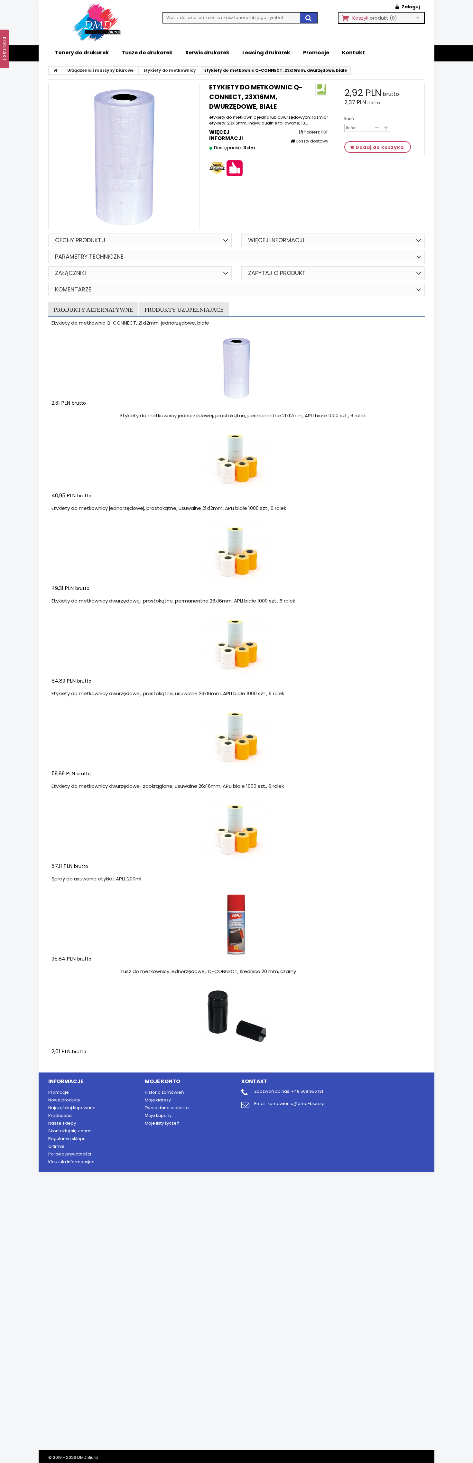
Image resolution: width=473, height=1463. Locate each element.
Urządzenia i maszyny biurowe (100, 70)
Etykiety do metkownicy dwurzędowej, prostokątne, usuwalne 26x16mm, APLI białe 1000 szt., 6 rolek (167, 693)
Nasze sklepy (62, 1123)
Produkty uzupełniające (184, 310)
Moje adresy (158, 1100)
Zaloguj (410, 7)
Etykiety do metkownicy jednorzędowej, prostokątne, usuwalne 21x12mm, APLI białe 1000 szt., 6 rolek (168, 508)
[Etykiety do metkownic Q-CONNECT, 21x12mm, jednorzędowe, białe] (236, 368)
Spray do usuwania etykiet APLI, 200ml (96, 878)
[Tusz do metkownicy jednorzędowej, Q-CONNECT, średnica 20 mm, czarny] (236, 1016)
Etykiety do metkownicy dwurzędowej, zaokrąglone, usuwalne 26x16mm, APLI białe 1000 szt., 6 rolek (167, 786)
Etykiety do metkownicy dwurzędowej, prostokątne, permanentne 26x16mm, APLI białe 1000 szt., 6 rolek (173, 600)
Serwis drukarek (207, 52)
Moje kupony (158, 1115)
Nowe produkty (64, 1100)
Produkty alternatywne (93, 310)
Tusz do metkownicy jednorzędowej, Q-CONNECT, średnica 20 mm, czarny (208, 971)
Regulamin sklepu (67, 1139)
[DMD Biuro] (101, 22)
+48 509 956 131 (307, 1091)
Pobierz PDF (315, 132)
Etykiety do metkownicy (170, 70)
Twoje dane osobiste (167, 1108)
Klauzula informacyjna (71, 1162)
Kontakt (353, 52)
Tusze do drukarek (147, 52)
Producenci (60, 1115)
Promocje (316, 52)
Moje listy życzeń (162, 1123)
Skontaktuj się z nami (69, 1131)
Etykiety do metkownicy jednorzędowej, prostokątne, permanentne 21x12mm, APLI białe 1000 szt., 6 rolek (243, 415)
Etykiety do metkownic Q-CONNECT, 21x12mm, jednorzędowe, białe (130, 322)
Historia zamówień (164, 1092)
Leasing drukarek (266, 52)
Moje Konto (162, 1081)
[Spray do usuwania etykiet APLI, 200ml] (236, 924)
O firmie (56, 1146)
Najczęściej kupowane (72, 1108)
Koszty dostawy (311, 141)
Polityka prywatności (69, 1154)
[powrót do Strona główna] (55, 70)
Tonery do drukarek (82, 52)
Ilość (349, 119)
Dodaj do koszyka (89, 415)
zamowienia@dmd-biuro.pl (296, 1103)
